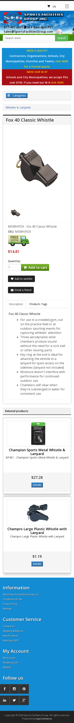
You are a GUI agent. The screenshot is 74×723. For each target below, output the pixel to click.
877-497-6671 (14, 27)
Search (61, 38)
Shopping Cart (10, 662)
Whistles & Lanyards (18, 107)
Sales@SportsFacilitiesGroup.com (28, 31)
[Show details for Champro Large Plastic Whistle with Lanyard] (38, 513)
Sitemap (7, 608)
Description (16, 304)
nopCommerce (44, 718)
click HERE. (58, 82)
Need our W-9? (11, 640)
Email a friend (22, 290)
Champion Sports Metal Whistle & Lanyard (37, 452)
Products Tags (38, 304)
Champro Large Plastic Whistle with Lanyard (37, 531)
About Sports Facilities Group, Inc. (21, 594)
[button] (52, 6)
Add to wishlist (23, 279)
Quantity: (14, 261)
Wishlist (7, 667)
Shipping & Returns (13, 631)
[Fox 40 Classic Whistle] (15, 212)
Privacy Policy (10, 604)
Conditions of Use (12, 599)
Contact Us (9, 626)
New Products (10, 635)
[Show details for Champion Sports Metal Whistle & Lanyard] (38, 434)
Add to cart (37, 267)
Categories (19, 95)
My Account (9, 657)
